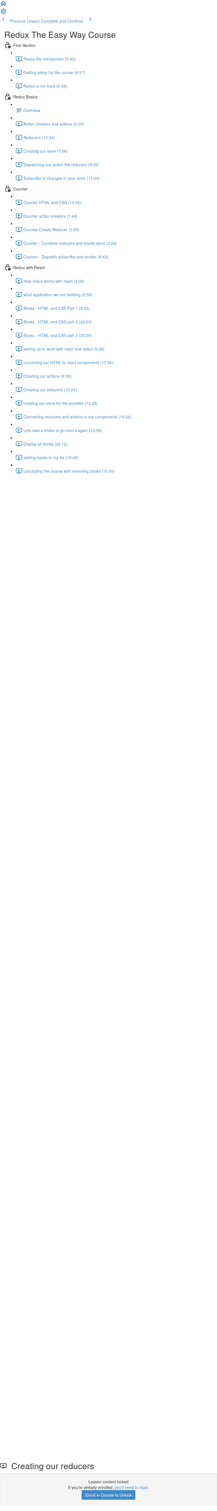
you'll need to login (131, 1487)
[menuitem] (3, 13)
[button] (3, 5)
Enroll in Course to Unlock (108, 1495)
